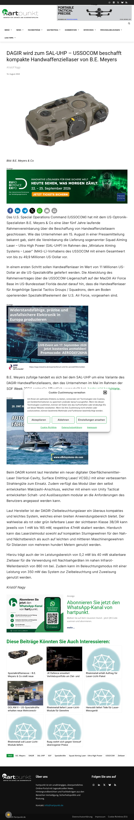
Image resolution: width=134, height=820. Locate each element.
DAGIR (31, 755)
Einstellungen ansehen (91, 419)
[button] (105, 392)
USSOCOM (110, 755)
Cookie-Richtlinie (49, 427)
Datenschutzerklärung (72, 427)
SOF (49, 755)
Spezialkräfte (60, 755)
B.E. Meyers (20, 755)
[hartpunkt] (28, 13)
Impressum (92, 427)
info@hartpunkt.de (54, 805)
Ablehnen (63, 419)
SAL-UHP (41, 755)
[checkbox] (8, 815)
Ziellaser (121, 755)
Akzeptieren (39, 419)
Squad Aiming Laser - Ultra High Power (85, 755)
